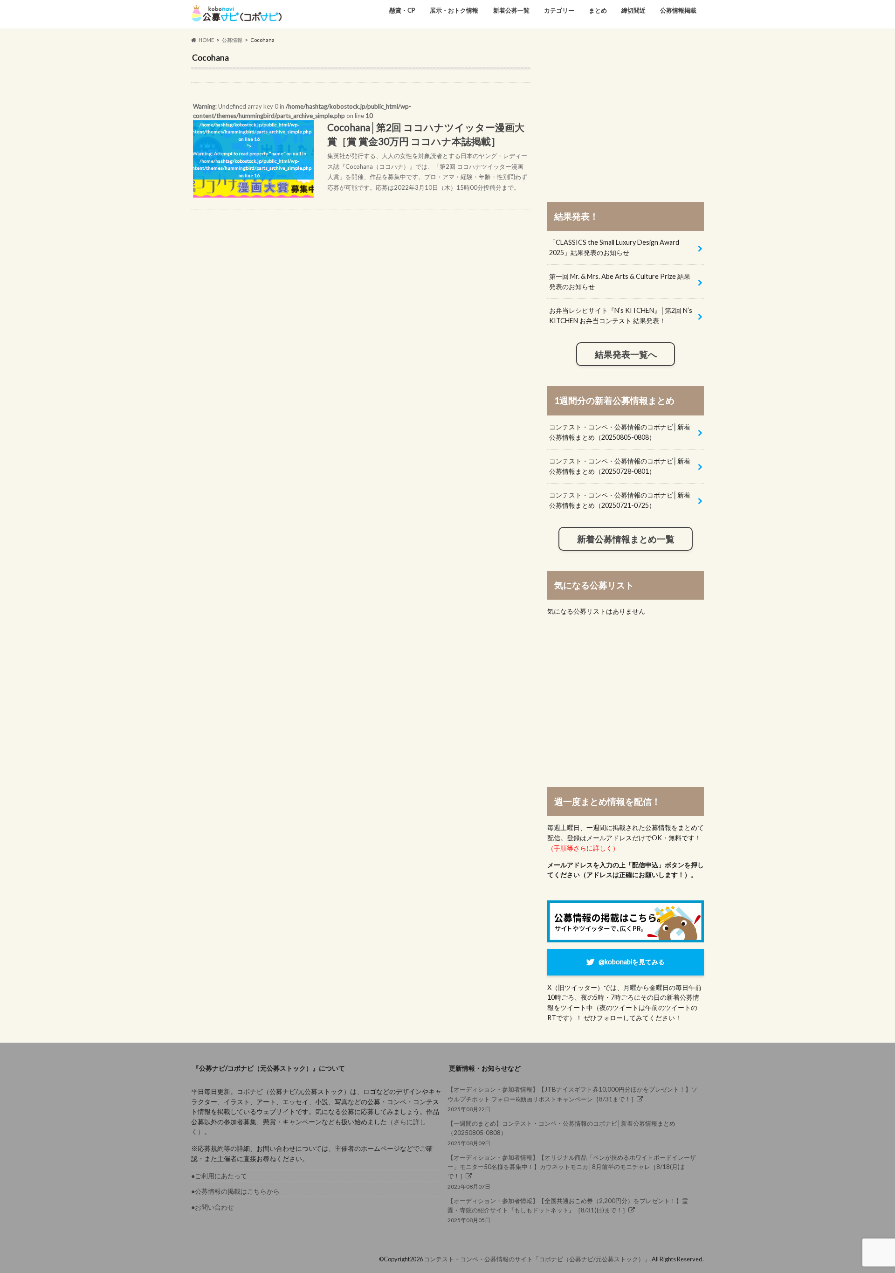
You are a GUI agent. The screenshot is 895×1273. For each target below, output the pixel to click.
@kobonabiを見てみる (632, 962)
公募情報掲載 (678, 10)
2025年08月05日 (568, 1210)
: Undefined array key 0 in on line (359, 147)
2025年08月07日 (572, 1172)
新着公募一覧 (511, 10)
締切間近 (633, 10)
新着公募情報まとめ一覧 (626, 539)
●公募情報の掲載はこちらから (235, 1191)
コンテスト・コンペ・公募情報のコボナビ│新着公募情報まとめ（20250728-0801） (619, 466)
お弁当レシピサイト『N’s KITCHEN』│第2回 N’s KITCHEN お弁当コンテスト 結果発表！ (620, 315)
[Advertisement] (625, 117)
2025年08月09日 (561, 1133)
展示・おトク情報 (454, 10)
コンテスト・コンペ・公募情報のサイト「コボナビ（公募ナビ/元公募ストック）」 (537, 1259)
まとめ (598, 10)
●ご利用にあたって (219, 1176)
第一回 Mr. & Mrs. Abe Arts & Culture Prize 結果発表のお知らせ (619, 281)
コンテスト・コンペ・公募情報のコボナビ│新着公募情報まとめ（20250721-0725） (619, 500)
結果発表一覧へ (626, 354)
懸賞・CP (402, 10)
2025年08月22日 (572, 1099)
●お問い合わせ (212, 1207)
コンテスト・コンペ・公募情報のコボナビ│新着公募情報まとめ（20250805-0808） (619, 432)
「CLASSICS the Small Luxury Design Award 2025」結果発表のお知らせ (614, 247)
